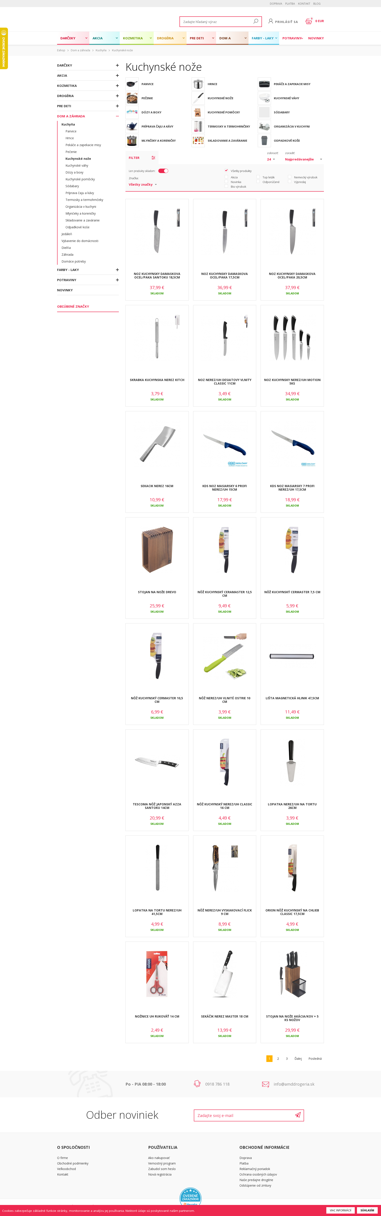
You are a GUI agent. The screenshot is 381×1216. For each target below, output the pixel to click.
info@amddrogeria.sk (294, 1084)
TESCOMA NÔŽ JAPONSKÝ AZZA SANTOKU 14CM (157, 806)
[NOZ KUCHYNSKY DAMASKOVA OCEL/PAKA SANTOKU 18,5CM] (157, 231)
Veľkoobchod (66, 1169)
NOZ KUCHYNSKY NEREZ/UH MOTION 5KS (292, 382)
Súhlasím (367, 1210)
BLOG (317, 4)
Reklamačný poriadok (254, 1169)
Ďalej (298, 1058)
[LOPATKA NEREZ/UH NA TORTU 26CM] (292, 762)
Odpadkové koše (77, 227)
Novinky (316, 38)
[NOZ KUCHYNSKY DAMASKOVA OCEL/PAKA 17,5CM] (224, 231)
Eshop (61, 50)
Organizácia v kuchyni (80, 206)
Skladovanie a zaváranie (82, 220)
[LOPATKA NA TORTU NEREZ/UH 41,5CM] (157, 868)
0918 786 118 (217, 1084)
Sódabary (72, 186)
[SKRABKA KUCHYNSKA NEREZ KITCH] (157, 338)
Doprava (276, 4)
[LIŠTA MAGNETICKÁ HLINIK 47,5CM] (292, 656)
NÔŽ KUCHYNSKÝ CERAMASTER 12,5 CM (225, 594)
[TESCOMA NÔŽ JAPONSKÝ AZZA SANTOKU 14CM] (157, 762)
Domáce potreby (74, 261)
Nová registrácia (160, 1174)
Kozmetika (133, 38)
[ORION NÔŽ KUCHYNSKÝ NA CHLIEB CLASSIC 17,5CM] (292, 868)
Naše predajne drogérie (256, 1180)
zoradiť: (290, 153)
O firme (62, 1158)
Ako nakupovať (159, 1158)
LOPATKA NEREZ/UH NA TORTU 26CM (292, 806)
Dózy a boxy (74, 172)
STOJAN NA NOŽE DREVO (157, 592)
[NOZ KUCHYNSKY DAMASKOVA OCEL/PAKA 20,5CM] (292, 231)
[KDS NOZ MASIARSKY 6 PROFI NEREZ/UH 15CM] (224, 444)
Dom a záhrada (227, 40)
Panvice (71, 131)
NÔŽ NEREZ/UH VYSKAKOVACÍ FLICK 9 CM (225, 912)
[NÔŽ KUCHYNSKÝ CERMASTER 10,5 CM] (157, 656)
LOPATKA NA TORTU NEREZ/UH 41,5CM (157, 912)
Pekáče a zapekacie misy (83, 145)
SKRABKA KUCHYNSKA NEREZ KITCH (157, 380)
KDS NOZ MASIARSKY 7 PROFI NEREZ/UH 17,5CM (292, 488)
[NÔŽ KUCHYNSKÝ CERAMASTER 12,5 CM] (224, 550)
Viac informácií (340, 1210)
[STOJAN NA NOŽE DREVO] (157, 550)
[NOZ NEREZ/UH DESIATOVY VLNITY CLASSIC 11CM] (224, 338)
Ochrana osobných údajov (258, 1174)
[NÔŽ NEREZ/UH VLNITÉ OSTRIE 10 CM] (224, 656)
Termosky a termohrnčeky (84, 200)
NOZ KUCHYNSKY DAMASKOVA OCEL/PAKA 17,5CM (224, 276)
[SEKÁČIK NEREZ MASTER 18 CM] (224, 974)
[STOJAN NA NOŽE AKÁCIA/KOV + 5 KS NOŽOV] (292, 974)
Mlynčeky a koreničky (80, 213)
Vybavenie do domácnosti (80, 241)
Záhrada (67, 254)
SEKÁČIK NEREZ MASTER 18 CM (224, 1016)
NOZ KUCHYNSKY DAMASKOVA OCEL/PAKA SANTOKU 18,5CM (157, 276)
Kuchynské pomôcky (80, 179)
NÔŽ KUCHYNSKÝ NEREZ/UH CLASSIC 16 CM (224, 806)
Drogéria (165, 38)
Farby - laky (263, 38)
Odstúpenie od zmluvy (255, 1185)
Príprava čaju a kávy (79, 193)
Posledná (315, 1058)
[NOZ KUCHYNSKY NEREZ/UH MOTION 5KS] (292, 338)
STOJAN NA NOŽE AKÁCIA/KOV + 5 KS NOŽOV (292, 1018)
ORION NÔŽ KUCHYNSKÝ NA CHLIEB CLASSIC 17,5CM (292, 912)
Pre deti (197, 38)
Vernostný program (162, 1163)
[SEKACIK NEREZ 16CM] (157, 444)
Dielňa (66, 248)
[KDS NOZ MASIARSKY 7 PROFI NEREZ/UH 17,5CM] (292, 444)
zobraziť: (272, 153)
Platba (290, 4)
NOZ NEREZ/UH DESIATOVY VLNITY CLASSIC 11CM (224, 382)
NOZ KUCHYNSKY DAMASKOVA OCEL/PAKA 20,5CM (292, 276)
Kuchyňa (101, 50)
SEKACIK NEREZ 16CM (157, 486)
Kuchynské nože (122, 50)
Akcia (98, 38)
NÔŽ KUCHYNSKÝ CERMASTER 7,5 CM (292, 592)
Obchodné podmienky (72, 1163)
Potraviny (292, 38)
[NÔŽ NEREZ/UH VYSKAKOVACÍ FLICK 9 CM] (224, 868)
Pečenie (71, 152)
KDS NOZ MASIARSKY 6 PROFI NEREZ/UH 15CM (224, 488)
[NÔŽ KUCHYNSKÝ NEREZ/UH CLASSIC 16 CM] (224, 762)
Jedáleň (67, 234)
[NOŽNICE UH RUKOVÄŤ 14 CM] (157, 974)
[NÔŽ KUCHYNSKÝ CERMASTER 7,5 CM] (292, 550)
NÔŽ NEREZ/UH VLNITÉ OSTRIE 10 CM (224, 700)
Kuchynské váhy (76, 165)
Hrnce (69, 138)
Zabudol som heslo (162, 1169)
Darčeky (67, 38)
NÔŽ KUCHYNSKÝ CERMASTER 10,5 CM (157, 700)
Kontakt (304, 4)
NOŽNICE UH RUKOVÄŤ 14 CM (157, 1016)
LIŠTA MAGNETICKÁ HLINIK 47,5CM (292, 698)
